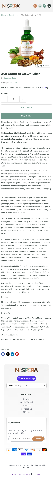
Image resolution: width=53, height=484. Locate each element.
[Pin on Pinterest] (17, 354)
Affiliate (26, 412)
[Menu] (49, 6)
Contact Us (26, 409)
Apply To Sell (26, 402)
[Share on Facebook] (3, 354)
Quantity (4, 94)
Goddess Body (10, 78)
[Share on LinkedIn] (12, 354)
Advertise (26, 405)
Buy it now (26, 116)
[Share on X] (8, 354)
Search (26, 399)
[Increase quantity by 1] (23, 99)
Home (3, 15)
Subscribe (38, 439)
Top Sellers (13, 15)
